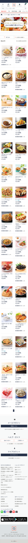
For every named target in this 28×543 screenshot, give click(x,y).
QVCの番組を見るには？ (20, 479)
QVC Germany (16, 534)
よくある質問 (10, 443)
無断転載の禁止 (4, 489)
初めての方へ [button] (7, 440)
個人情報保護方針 (18, 499)
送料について (18, 469)
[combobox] (12, 8)
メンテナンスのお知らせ (6, 487)
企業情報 (3, 499)
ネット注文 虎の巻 (18, 443)
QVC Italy (22, 534)
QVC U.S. (6, 534)
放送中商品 (14, 11)
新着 (20, 11)
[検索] (25, 8)
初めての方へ (18, 467)
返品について (18, 474)
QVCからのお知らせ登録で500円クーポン (13, 429)
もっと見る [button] (13, 541)
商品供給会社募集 (4, 506)
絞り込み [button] (8, 37)
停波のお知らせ (4, 485)
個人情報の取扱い (18, 501)
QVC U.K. (10, 534)
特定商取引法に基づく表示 (20, 503)
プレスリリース (4, 503)
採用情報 (3, 501)
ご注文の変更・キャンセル (13, 458)
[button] (2, 5)
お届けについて (18, 472)
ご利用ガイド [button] (21, 440)
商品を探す (4, 11)
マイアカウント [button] (14, 455)
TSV (9, 11)
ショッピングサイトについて (21, 476)
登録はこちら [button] (14, 426)
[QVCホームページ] (1, 15)
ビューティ (25, 11)
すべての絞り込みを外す (21, 40)
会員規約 (17, 506)
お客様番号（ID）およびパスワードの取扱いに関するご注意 (7, 481)
